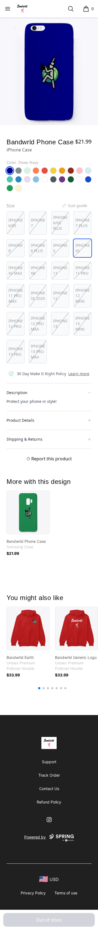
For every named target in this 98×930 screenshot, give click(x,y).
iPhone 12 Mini (82, 296)
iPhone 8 (15, 248)
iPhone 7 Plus (82, 222)
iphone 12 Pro (15, 323)
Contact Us (49, 788)
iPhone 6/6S (15, 222)
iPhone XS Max (15, 270)
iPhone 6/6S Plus (60, 223)
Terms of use (65, 893)
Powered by (35, 837)
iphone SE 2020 (38, 295)
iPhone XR (38, 270)
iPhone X (60, 248)
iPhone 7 (38, 222)
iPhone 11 (60, 270)
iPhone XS (82, 248)
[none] (74, 205)
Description (17, 392)
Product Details (20, 420)
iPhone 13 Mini (82, 323)
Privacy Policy (33, 893)
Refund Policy (49, 802)
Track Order (49, 775)
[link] (28, 512)
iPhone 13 (60, 323)
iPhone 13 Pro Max (38, 351)
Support (49, 761)
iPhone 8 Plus (38, 248)
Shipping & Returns (24, 439)
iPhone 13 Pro (15, 351)
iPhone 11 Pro (82, 270)
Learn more (78, 373)
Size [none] (11, 206)
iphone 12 (60, 295)
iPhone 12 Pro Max (38, 323)
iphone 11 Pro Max (15, 296)
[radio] (15, 223)
